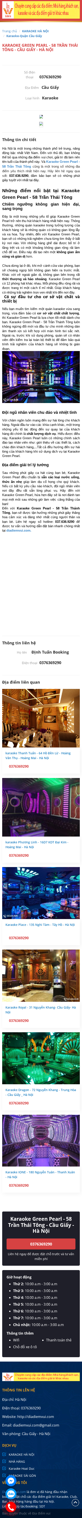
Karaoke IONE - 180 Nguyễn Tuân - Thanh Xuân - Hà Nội (40, 1174)
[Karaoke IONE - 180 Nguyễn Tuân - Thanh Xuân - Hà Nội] (41, 1141)
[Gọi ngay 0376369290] (10, 1507)
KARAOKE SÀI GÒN (22, 1475)
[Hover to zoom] (41, 116)
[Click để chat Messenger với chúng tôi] (10, 1480)
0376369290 (41, 1244)
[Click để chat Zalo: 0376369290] (10, 1493)
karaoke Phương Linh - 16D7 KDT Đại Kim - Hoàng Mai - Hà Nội (36, 844)
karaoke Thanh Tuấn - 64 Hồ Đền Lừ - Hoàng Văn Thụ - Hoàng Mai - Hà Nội (38, 755)
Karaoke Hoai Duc (22, 1468)
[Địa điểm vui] (41, 11)
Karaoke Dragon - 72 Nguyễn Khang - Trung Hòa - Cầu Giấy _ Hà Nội (40, 1092)
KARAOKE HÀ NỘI (35, 31)
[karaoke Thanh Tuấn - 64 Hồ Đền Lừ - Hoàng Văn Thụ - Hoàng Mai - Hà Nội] (41, 718)
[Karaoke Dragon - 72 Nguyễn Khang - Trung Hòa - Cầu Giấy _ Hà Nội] (41, 1058)
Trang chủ (9, 31)
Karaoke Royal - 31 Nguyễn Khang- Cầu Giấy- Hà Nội (40, 1009)
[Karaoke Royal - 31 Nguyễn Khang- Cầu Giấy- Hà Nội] (41, 976)
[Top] (75, 1502)
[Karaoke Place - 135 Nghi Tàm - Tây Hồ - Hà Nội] (41, 893)
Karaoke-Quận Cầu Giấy (24, 36)
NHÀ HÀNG (17, 1461)
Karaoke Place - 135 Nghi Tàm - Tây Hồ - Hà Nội (40, 925)
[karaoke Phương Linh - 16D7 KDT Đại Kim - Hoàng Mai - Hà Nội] (41, 807)
